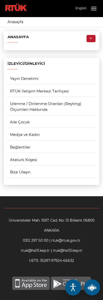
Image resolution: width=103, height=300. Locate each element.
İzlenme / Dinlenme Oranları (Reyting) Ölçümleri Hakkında (45, 106)
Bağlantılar (20, 147)
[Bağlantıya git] (16, 5)
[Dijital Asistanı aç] (92, 287)
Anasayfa (15, 22)
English (81, 8)
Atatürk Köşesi (23, 159)
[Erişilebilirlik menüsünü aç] (73, 287)
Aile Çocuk (20, 122)
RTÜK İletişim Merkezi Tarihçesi (39, 91)
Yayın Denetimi (24, 78)
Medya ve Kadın (25, 134)
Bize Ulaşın (20, 172)
